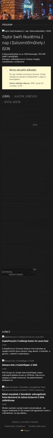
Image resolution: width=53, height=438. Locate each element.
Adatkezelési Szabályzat (15, 426)
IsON (4, 345)
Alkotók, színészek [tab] (25, 96)
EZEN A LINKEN (16, 275)
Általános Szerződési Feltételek (25, 422)
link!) (35, 125)
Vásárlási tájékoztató (37, 426)
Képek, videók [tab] (12, 102)
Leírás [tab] (6, 96)
